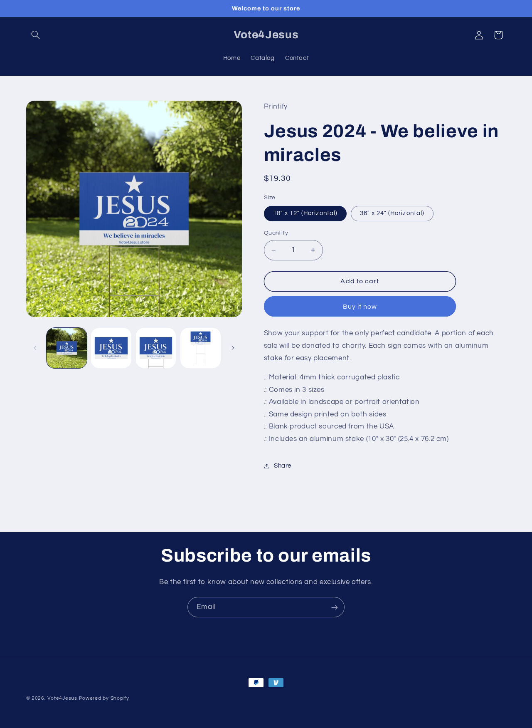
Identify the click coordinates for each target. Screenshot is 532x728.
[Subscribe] (334, 607)
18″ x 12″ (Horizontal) (305, 213)
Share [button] (282, 466)
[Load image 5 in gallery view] (200, 348)
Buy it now (360, 306)
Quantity (276, 233)
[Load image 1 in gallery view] (67, 348)
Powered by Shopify (104, 698)
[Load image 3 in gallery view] (111, 348)
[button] (35, 35)
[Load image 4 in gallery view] (156, 348)
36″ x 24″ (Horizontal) (392, 213)
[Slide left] (35, 348)
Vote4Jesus (62, 698)
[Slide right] (233, 348)
